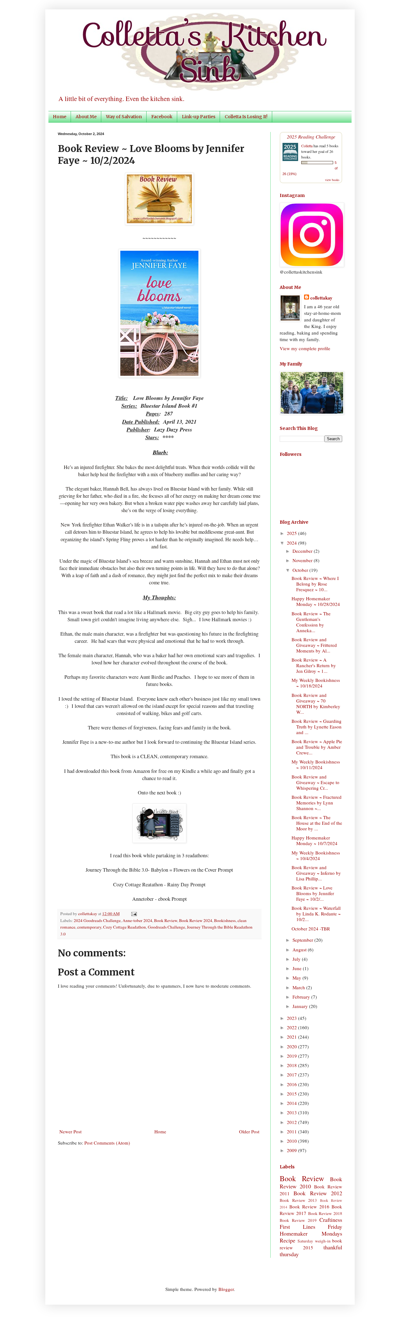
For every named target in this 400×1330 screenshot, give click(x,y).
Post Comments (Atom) (107, 1143)
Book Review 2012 (317, 1193)
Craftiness (330, 1219)
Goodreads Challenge (166, 927)
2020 (292, 1046)
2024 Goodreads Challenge (97, 920)
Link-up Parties (198, 116)
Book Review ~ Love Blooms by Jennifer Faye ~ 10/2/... (313, 893)
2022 (292, 1027)
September (303, 940)
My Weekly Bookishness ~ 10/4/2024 (316, 855)
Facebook (161, 116)
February (301, 997)
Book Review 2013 (298, 1200)
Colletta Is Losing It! (246, 116)
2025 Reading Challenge (311, 136)
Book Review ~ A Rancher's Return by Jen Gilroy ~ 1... (314, 665)
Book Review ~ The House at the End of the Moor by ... (317, 823)
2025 (292, 533)
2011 (292, 1131)
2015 (292, 1094)
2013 (292, 1112)
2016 (292, 1084)
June (297, 968)
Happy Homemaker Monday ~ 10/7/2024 (315, 840)
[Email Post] (133, 913)
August (300, 949)
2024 (292, 543)
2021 (292, 1037)
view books (332, 180)
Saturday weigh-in (314, 1241)
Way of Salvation (124, 116)
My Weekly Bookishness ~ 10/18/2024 (316, 683)
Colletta (306, 145)
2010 (292, 1141)
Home (59, 116)
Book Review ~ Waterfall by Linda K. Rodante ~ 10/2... (316, 913)
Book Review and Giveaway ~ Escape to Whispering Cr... (315, 782)
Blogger (226, 1289)
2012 (292, 1122)
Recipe (287, 1240)
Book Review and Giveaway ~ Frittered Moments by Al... (314, 645)
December (303, 551)
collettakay (88, 913)
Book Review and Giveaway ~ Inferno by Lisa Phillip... (316, 873)
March (299, 987)
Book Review (165, 920)
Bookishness (225, 920)
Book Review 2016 (309, 1206)
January (300, 1006)
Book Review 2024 (195, 920)
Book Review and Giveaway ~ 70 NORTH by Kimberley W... (316, 703)
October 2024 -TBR (311, 928)
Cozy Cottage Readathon (124, 927)
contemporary (89, 927)
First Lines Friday (311, 1226)
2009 (292, 1150)
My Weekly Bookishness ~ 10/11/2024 (316, 764)
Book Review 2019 (298, 1220)
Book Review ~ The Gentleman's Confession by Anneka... (311, 621)
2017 (292, 1074)
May (297, 978)
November (303, 560)
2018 (292, 1065)
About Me (86, 116)
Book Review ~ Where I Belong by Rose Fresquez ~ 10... (315, 583)
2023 (292, 1018)
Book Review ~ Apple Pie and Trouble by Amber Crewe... (317, 747)
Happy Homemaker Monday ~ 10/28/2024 (316, 601)
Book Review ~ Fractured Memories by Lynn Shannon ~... (317, 802)
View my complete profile (305, 348)
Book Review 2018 (325, 1213)
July (297, 959)
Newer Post (70, 1131)
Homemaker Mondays (311, 1233)
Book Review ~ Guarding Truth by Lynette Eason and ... (317, 726)
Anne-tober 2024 (137, 920)
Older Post (249, 1131)
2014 (292, 1103)
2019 (292, 1056)
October (300, 570)
